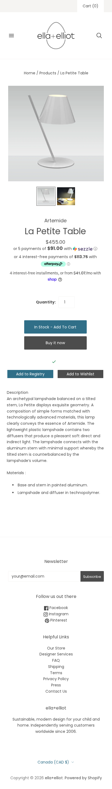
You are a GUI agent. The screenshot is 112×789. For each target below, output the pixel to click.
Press (56, 685)
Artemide (55, 220)
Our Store (56, 648)
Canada (53, 762)
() (90, 6)
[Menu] (11, 35)
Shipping (56, 666)
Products (47, 73)
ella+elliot (54, 778)
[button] (55, 249)
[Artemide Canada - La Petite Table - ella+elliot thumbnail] (45, 196)
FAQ (56, 660)
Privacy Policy (56, 679)
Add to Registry (30, 374)
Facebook (58, 607)
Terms (56, 673)
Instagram (58, 614)
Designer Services (56, 654)
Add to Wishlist (80, 374)
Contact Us (56, 691)
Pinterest (58, 620)
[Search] (99, 35)
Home (29, 73)
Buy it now (55, 343)
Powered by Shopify (83, 778)
